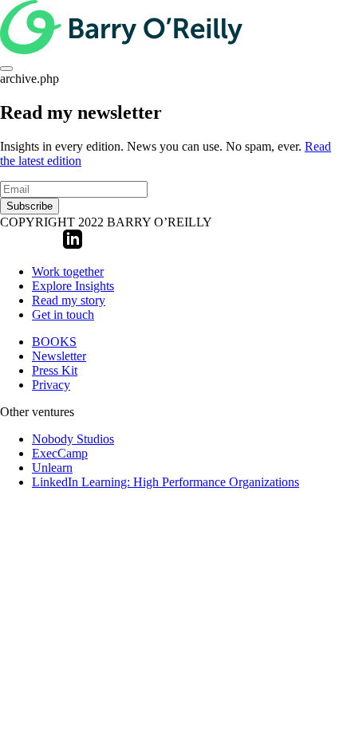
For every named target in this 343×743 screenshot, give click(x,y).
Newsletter (59, 356)
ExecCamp (60, 453)
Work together (68, 271)
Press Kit (54, 370)
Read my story (68, 300)
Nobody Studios (73, 439)
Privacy (51, 384)
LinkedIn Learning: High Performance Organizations (165, 482)
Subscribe (29, 206)
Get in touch (63, 314)
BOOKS (54, 341)
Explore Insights (73, 286)
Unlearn (52, 467)
